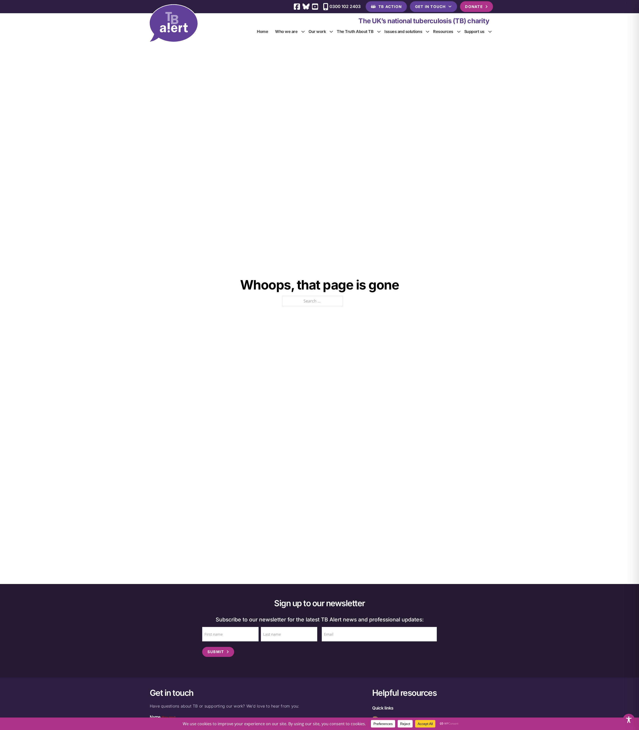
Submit (215, 651)
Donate (474, 6)
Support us (474, 31)
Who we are (286, 31)
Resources (443, 31)
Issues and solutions (403, 31)
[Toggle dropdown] (303, 31)
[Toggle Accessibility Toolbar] (628, 719)
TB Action (390, 6)
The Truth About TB (355, 31)
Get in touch (430, 6)
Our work (317, 31)
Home (262, 31)
